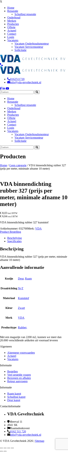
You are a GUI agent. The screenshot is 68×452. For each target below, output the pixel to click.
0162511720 (17, 79)
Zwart (21, 307)
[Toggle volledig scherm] (5, 448)
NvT (20, 288)
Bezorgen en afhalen (19, 378)
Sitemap (39, 440)
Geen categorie (17, 165)
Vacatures (12, 359)
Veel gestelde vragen (19, 374)
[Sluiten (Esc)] (12, 448)
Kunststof (23, 298)
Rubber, (22, 327)
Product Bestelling (10, 231)
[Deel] (8, 448)
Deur (21, 278)
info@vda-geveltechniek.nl (25, 82)
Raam (28, 278)
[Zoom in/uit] (1, 448)
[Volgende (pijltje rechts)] (5, 451)
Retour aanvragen (17, 381)
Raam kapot (14, 393)
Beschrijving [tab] (14, 237)
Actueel (11, 355)
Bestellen (12, 371)
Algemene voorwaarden (21, 352)
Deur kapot (13, 400)
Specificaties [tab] (14, 241)
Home (3, 165)
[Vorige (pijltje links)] (1, 451)
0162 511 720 (18, 431)
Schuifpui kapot (16, 396)
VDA (38, 228)
